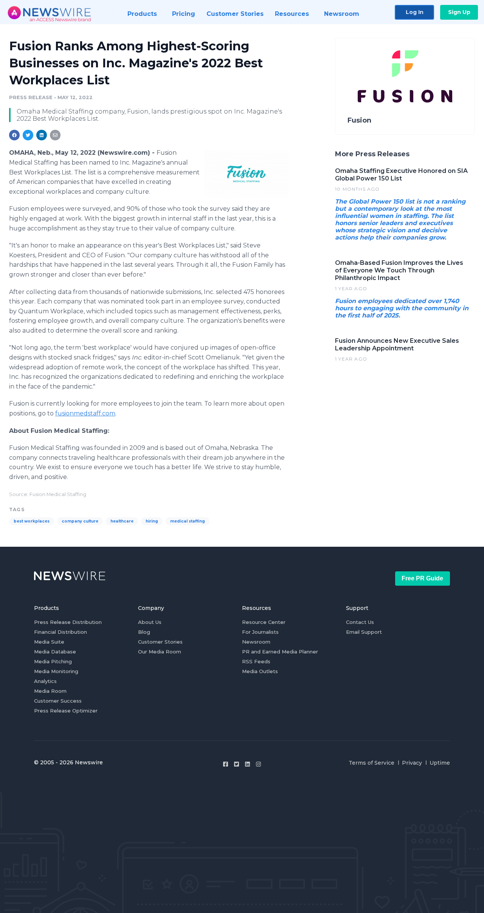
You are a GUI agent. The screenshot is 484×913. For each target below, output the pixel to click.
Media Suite (49, 642)
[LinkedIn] (247, 764)
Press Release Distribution (68, 622)
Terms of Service (371, 762)
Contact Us (360, 622)
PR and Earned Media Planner (280, 652)
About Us (149, 622)
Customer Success (58, 701)
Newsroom (256, 642)
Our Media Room (159, 652)
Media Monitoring (56, 671)
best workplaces (32, 521)
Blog (144, 632)
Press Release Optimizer (66, 711)
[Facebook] (225, 764)
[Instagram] (258, 764)
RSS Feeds (256, 661)
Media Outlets (260, 671)
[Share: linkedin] (42, 135)
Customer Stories (160, 642)
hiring (152, 521)
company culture (80, 521)
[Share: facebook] (14, 135)
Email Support (364, 632)
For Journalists (260, 632)
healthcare (121, 521)
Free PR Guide (422, 578)
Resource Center (263, 622)
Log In (415, 12)
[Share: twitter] (28, 135)
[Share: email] (55, 135)
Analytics (45, 681)
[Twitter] (236, 764)
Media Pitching (53, 661)
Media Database (55, 652)
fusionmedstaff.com (85, 413)
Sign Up (459, 12)
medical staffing (187, 521)
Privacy (412, 762)
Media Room (50, 691)
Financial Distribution (60, 632)
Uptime (440, 762)
